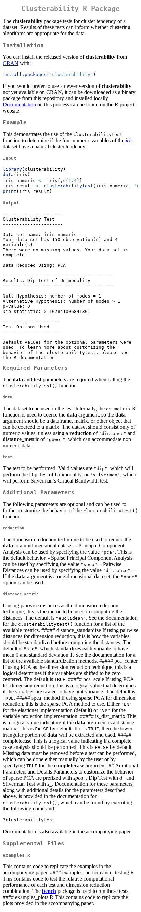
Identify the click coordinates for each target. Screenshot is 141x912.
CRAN (10, 63)
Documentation (19, 104)
